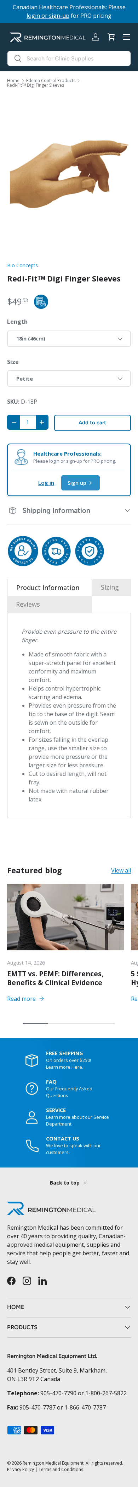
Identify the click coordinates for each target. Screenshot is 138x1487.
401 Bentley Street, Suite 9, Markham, (57, 1370)
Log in (46, 482)
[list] (69, 174)
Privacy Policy (20, 1469)
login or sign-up (48, 16)
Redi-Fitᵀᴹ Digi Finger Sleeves (35, 85)
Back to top (65, 1182)
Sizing (110, 587)
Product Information (47, 587)
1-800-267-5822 (106, 1393)
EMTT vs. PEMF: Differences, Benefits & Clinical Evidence (55, 978)
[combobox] (69, 58)
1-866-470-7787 (85, 1407)
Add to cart (92, 422)
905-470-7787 (37, 1407)
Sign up (77, 482)
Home (13, 81)
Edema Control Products (50, 81)
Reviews (28, 604)
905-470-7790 (58, 1393)
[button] (111, 37)
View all (121, 870)
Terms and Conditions (61, 1469)
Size (13, 362)
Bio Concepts (22, 265)
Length (17, 322)
